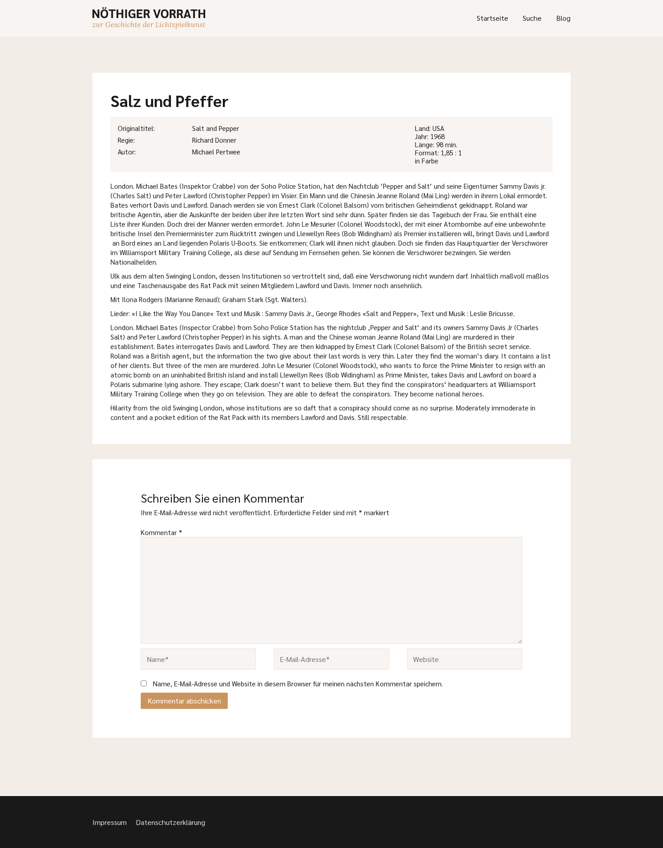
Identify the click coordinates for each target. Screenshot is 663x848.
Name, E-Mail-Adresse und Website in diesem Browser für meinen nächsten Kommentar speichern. (298, 683)
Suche (532, 18)
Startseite (492, 18)
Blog (563, 18)
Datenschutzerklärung (170, 822)
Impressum (109, 822)
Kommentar (161, 532)
